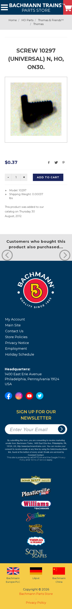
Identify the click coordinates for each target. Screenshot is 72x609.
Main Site (13, 325)
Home (12, 20)
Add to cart (48, 177)
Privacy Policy (36, 602)
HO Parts (27, 20)
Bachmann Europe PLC (13, 580)
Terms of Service (38, 459)
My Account (15, 319)
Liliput (36, 578)
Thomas (38, 24)
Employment (16, 349)
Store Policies (16, 337)
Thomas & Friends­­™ (51, 20)
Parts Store (36, 10)
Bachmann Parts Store (36, 594)
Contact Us (14, 331)
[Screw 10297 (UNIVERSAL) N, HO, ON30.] (36, 109)
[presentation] (7, 255)
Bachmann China (59, 580)
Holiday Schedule (19, 354)
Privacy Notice (17, 343)
